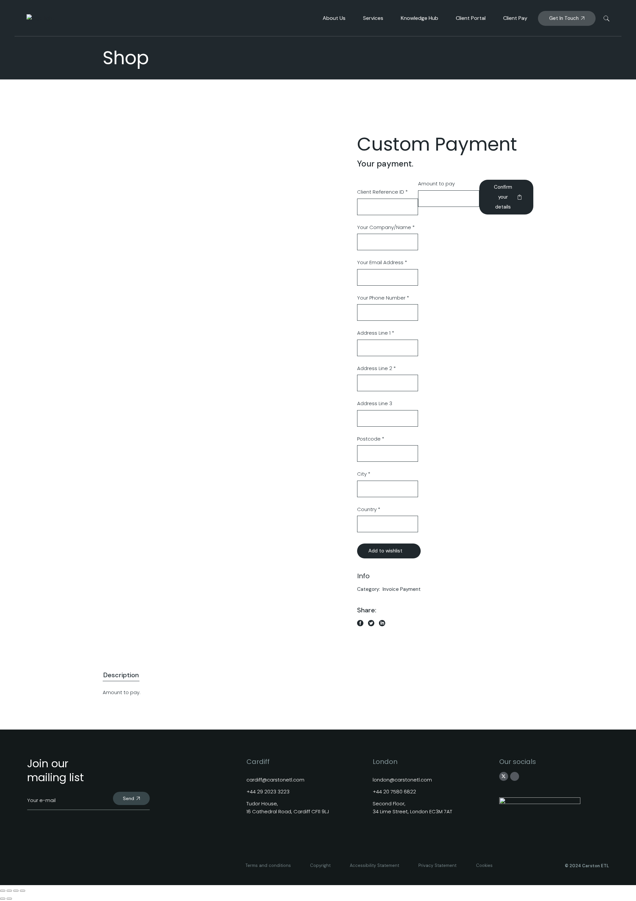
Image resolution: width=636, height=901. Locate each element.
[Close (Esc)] (22, 891)
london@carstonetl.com (402, 779)
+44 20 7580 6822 (394, 791)
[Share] (16, 891)
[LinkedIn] (514, 776)
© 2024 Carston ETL (587, 866)
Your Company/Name (386, 227)
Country (368, 509)
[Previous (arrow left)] (2, 899)
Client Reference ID (382, 191)
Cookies (484, 865)
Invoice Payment (402, 589)
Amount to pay (436, 183)
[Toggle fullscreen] (9, 891)
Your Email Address (382, 262)
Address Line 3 (374, 403)
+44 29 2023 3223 (268, 791)
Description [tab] (121, 675)
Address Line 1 (375, 332)
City (363, 473)
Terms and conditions (268, 865)
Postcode (370, 438)
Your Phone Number (383, 297)
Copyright (320, 865)
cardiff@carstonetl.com (275, 779)
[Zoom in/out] (2, 891)
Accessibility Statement (374, 865)
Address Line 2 (376, 368)
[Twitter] (503, 776)
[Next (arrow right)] (9, 899)
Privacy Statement (437, 865)
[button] (389, 551)
